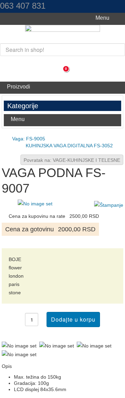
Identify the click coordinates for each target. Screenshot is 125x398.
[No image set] (35, 203)
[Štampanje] (108, 204)
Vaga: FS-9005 (28, 138)
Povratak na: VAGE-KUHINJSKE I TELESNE (72, 160)
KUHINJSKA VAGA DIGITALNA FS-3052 (69, 145)
